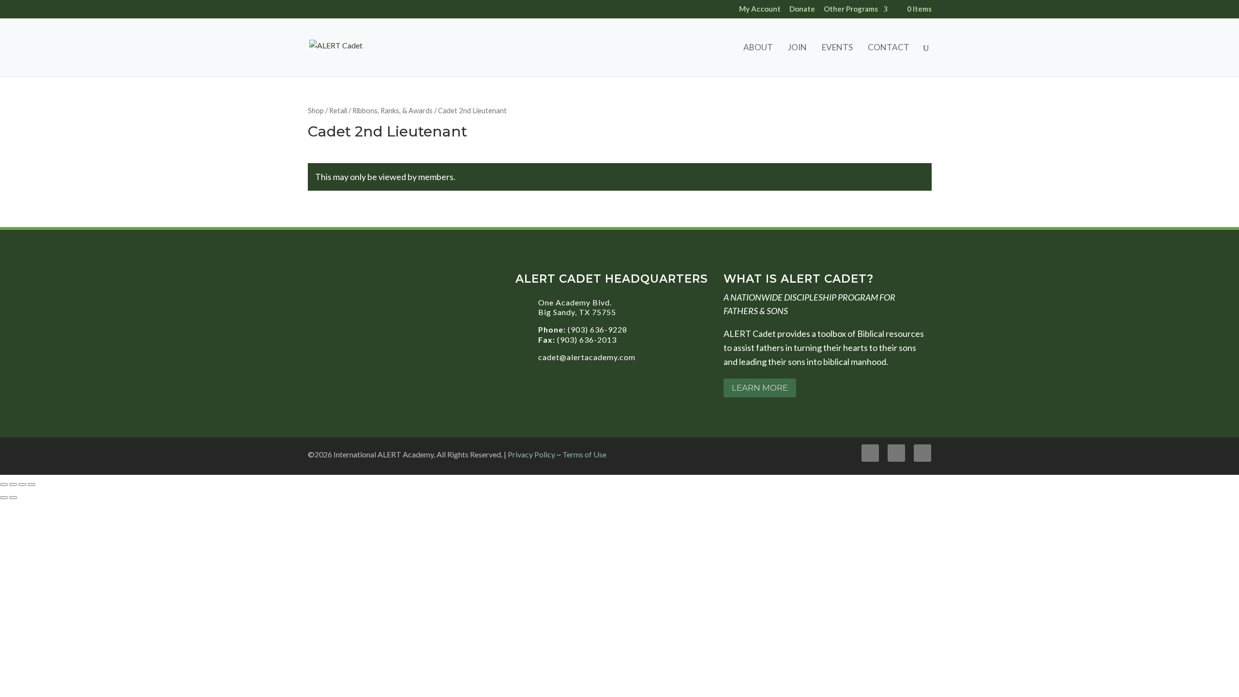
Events (837, 48)
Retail (338, 110)
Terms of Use (584, 454)
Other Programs (851, 9)
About (758, 48)
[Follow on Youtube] (896, 453)
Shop (316, 110)
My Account (760, 9)
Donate (802, 9)
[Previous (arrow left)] (4, 497)
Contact (888, 48)
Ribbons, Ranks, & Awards (392, 110)
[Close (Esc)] (31, 484)
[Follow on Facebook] (870, 453)
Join (797, 48)
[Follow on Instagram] (922, 453)
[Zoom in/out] (4, 484)
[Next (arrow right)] (13, 497)
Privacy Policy (531, 454)
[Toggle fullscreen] (13, 484)
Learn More (760, 388)
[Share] (22, 484)
